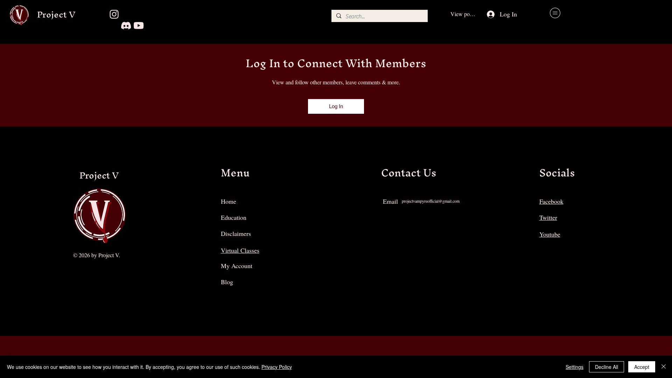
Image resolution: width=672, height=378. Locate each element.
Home (228, 201)
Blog (227, 282)
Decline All (606, 366)
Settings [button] (574, 366)
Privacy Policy (276, 366)
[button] (555, 13)
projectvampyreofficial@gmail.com (431, 201)
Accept (641, 366)
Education (233, 217)
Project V (56, 14)
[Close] (663, 366)
